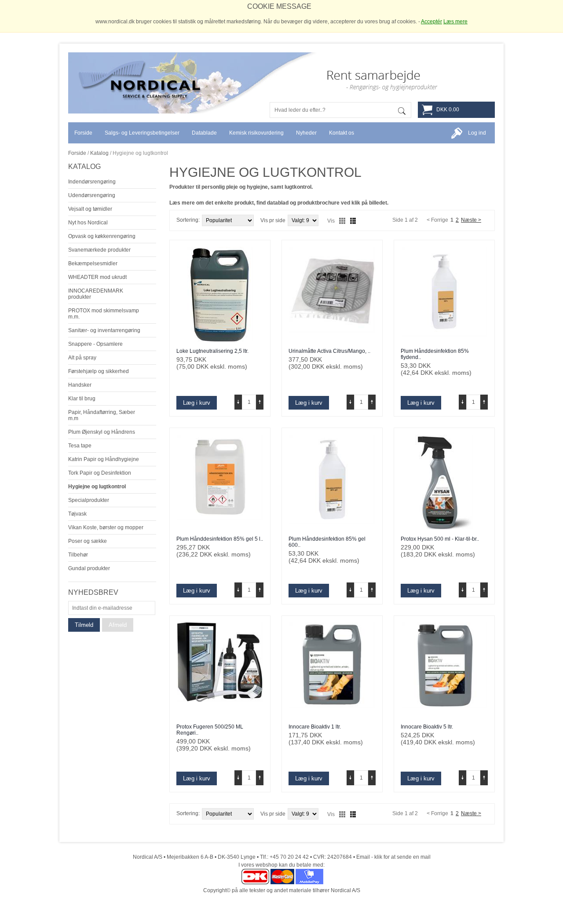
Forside (77, 153)
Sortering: (188, 220)
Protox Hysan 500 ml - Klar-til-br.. (440, 539)
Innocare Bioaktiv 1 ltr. (315, 727)
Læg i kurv (196, 402)
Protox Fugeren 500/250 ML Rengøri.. (209, 730)
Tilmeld (84, 625)
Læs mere (455, 21)
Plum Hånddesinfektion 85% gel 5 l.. (219, 539)
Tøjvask (77, 514)
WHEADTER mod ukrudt (97, 277)
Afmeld (118, 625)
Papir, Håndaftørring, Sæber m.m (101, 415)
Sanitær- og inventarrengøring (104, 330)
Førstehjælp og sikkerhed (98, 371)
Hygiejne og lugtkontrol (97, 486)
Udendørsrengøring (91, 195)
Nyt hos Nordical (88, 223)
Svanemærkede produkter (99, 250)
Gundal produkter (89, 568)
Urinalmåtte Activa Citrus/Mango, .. (329, 351)
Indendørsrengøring (92, 182)
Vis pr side (272, 220)
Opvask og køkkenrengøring (101, 236)
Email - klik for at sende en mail (393, 857)
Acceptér (431, 21)
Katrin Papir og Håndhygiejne (103, 459)
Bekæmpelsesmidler (92, 263)
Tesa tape (79, 446)
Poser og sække (87, 541)
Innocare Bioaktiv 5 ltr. (427, 727)
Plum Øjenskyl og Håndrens (101, 432)
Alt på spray (82, 358)
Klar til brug (81, 398)
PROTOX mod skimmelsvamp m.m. (103, 314)
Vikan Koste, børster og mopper (105, 527)
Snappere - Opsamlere (95, 344)
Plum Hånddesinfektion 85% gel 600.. (327, 542)
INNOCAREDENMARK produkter (95, 294)
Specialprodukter (88, 500)
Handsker (79, 385)
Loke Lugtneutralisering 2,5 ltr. (212, 351)
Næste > (471, 220)
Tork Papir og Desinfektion (99, 473)
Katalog (99, 153)
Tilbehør (78, 555)
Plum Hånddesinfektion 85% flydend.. (435, 354)
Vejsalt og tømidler (90, 209)
